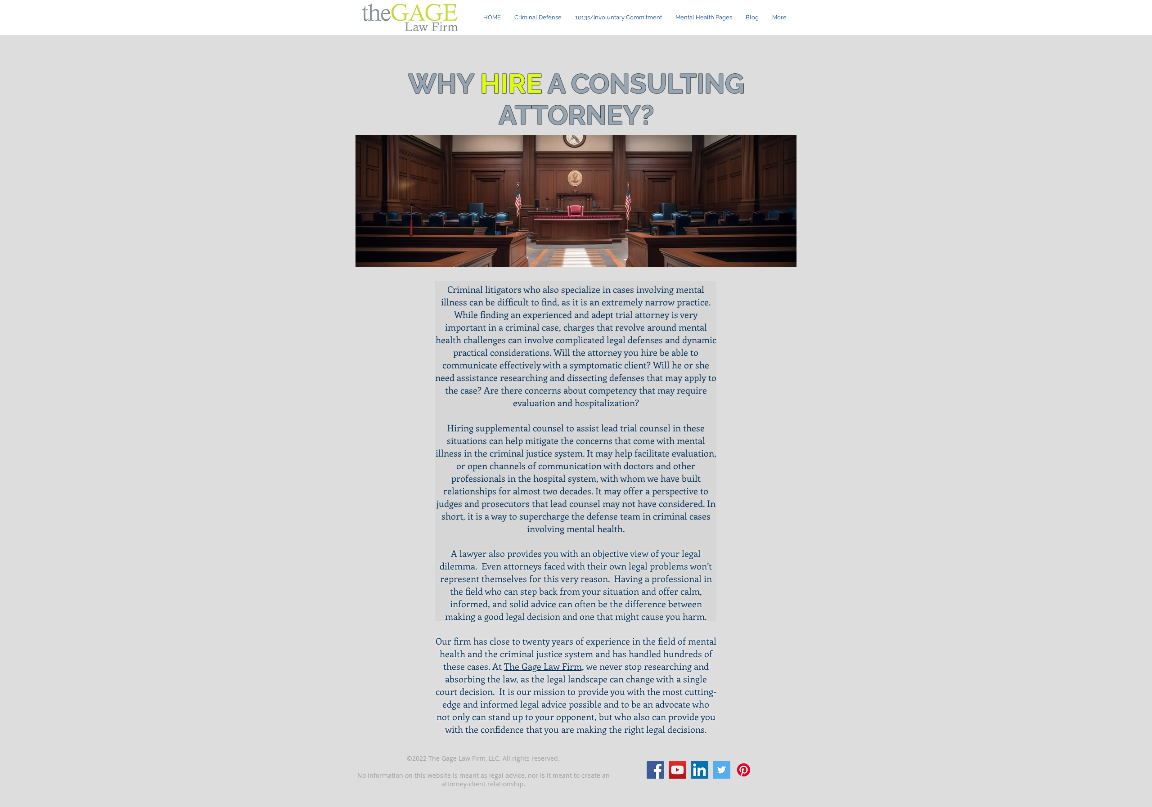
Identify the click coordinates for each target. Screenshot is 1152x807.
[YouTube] (677, 770)
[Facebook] (655, 770)
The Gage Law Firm (543, 666)
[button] (704, 17)
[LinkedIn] (699, 770)
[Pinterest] (743, 770)
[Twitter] (721, 770)
